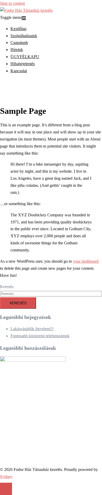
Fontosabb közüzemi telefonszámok (40, 336)
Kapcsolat (18, 71)
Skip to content (12, 3)
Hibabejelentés (22, 63)
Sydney (6, 476)
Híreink (16, 49)
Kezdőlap (18, 28)
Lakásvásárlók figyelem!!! (32, 329)
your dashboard (86, 261)
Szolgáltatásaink (23, 35)
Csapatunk (19, 42)
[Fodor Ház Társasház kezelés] (26, 10)
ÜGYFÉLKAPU (24, 56)
